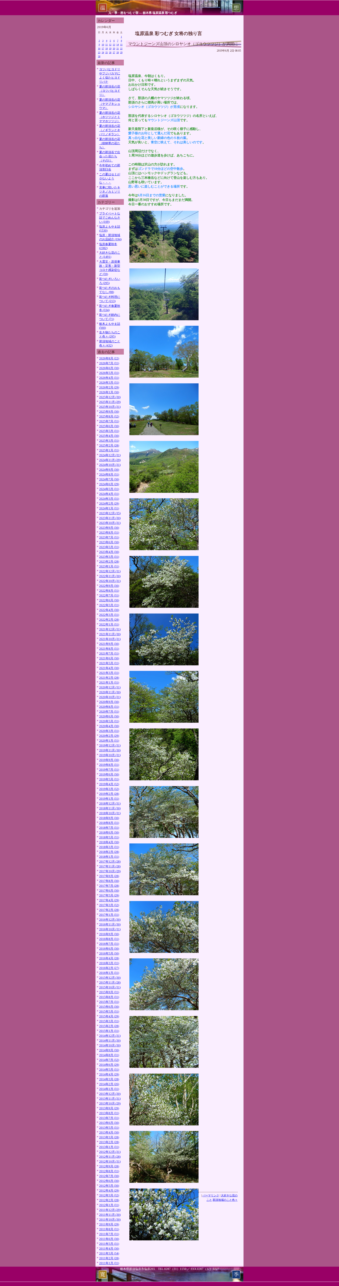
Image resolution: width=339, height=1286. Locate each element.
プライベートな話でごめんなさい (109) (109, 217)
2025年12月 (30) (110, 397)
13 (114, 44)
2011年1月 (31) (109, 1263)
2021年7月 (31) (109, 653)
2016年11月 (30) (110, 924)
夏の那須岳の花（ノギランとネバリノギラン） (109, 130)
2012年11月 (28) (110, 1156)
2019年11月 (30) (110, 750)
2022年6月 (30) (109, 600)
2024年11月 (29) (110, 460)
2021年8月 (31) (109, 648)
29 (121, 52)
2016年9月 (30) (109, 934)
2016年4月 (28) (109, 958)
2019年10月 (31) (110, 755)
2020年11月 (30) (110, 692)
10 (103, 44)
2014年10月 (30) (110, 1045)
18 (106, 48)
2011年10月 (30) (110, 1219)
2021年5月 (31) (109, 663)
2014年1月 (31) (109, 1089)
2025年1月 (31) (109, 450)
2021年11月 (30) (110, 634)
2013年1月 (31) (109, 1147)
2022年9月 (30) (109, 585)
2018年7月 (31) (109, 827)
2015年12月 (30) (110, 977)
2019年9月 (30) (109, 760)
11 (106, 44)
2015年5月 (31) (109, 1011)
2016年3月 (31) (109, 963)
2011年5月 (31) (109, 1243)
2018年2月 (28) (109, 852)
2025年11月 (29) (110, 402)
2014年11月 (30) (110, 1040)
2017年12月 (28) (110, 861)
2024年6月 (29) (109, 484)
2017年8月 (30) (109, 881)
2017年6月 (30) (109, 890)
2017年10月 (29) (110, 871)
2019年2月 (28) (109, 794)
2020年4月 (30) (109, 726)
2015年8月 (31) (109, 997)
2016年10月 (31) (110, 929)
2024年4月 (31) (109, 494)
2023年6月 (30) (109, 542)
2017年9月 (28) (109, 876)
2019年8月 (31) (109, 764)
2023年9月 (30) (109, 527)
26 (110, 52)
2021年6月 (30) (109, 658)
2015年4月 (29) (109, 1016)
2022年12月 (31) (110, 571)
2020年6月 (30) (109, 716)
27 (114, 52)
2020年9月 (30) (109, 702)
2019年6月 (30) (109, 774)
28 (117, 52)
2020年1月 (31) (109, 740)
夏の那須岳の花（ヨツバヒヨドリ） (109, 91)
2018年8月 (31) (109, 823)
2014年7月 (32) (109, 1060)
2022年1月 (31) (109, 624)
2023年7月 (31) (109, 537)
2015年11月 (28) (110, 982)
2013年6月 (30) (109, 1123)
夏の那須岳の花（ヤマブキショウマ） (109, 104)
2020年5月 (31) (109, 721)
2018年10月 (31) (110, 813)
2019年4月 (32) (109, 784)
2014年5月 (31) (109, 1069)
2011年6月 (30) (109, 1239)
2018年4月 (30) (109, 842)
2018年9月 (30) (109, 818)
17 (103, 48)
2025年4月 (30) (109, 435)
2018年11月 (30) (110, 808)
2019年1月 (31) (109, 798)
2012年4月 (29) (109, 1190)
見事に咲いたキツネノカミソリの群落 (109, 191)
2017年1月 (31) (109, 914)
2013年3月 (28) (109, 1137)
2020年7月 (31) (109, 711)
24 (103, 52)
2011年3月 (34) (109, 1253)
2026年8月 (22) (109, 358)
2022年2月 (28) (109, 619)
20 (114, 48)
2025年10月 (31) (110, 406)
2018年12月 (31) (110, 803)
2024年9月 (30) (109, 469)
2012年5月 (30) (109, 1185)
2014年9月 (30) (109, 1050)
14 (117, 44)
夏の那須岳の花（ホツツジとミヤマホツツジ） (109, 117)
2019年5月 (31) (109, 779)
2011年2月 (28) (109, 1258)
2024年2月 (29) (109, 503)
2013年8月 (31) (109, 1113)
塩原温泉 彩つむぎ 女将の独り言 (168, 33)
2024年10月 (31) (110, 465)
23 (99, 52)
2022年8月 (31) (109, 590)
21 (117, 48)
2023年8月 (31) (109, 532)
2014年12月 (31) (110, 1035)
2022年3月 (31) (109, 615)
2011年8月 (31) (109, 1229)
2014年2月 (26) (109, 1084)
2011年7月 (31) (109, 1234)
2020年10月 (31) (110, 697)
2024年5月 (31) (109, 489)
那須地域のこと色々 (225, 1199)
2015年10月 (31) (110, 987)
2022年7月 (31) (109, 595)
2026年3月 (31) (109, 382)
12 (110, 44)
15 (121, 44)
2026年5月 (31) (109, 373)
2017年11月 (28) (110, 866)
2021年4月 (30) (109, 668)
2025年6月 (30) (109, 426)
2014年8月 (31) (109, 1055)
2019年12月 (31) (110, 745)
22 (121, 48)
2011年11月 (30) (110, 1214)
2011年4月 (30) (109, 1248)
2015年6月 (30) (109, 1006)
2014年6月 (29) (109, 1064)
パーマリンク (210, 1195)
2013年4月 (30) (109, 1132)
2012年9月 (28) (109, 1166)
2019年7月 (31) (109, 769)
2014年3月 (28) (109, 1079)
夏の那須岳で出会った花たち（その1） (109, 156)
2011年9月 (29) (109, 1224)
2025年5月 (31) (109, 431)
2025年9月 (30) (109, 411)
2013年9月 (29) (109, 1108)
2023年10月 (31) (110, 523)
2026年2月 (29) (109, 387)
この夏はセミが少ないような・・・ (109, 178)
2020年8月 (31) (109, 706)
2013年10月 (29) (110, 1103)
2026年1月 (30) (109, 392)
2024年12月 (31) (110, 455)
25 (106, 52)
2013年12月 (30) (110, 1093)
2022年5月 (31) (109, 605)
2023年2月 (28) (109, 561)
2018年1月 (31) (109, 856)
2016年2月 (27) (109, 968)
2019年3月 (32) (109, 789)
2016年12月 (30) (110, 919)
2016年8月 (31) (109, 939)
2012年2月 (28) (109, 1200)
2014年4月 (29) (109, 1074)
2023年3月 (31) (109, 556)
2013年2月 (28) (109, 1142)
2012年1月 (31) (109, 1205)
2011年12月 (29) (110, 1210)
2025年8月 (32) (109, 416)
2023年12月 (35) (110, 513)
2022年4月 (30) (109, 610)
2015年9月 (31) (109, 992)
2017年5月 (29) (109, 895)
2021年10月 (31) (110, 639)
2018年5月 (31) (109, 837)
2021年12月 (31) (110, 629)
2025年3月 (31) (109, 440)
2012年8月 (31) (109, 1171)
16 (99, 48)
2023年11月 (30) (110, 518)
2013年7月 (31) (109, 1118)
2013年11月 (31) (110, 1098)
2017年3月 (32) (109, 905)
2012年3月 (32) (109, 1195)
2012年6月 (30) (109, 1181)
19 (110, 48)
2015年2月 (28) (109, 1026)
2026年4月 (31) (109, 377)
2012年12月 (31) (110, 1152)
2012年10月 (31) (110, 1161)
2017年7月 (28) (109, 885)
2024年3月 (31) (109, 498)
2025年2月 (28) (109, 445)
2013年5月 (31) (109, 1127)
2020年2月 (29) (109, 735)
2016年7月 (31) (109, 943)
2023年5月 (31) (109, 547)
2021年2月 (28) (109, 677)
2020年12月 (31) (110, 687)
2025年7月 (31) (109, 421)
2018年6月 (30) (109, 832)
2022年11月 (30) (110, 576)
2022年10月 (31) (110, 581)
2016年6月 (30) (109, 948)
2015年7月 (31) (109, 1002)
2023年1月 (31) (109, 566)
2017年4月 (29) (109, 900)
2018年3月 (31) (109, 847)
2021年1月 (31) (109, 682)
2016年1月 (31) (109, 973)
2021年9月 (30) (109, 644)
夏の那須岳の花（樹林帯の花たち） (109, 143)
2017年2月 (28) (109, 910)
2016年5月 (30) (109, 953)
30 (99, 56)
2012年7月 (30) (109, 1176)
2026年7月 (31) (109, 363)
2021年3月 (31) (109, 673)
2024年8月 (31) (109, 474)
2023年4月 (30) (109, 552)
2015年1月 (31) (109, 1031)
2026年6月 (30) (109, 368)
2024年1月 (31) (109, 508)
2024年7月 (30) (109, 479)
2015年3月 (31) (109, 1021)
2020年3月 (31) (109, 731)
